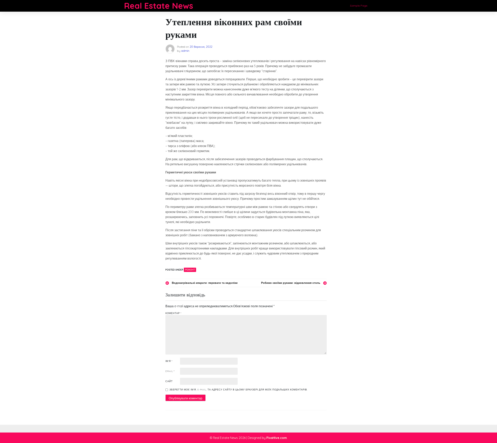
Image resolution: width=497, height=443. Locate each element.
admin (185, 51)
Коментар (173, 313)
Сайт (169, 381)
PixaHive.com (276, 438)
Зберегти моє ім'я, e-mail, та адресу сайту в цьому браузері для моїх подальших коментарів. (238, 389)
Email (170, 371)
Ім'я (168, 361)
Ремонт (190, 269)
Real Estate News (158, 6)
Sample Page (358, 5)
